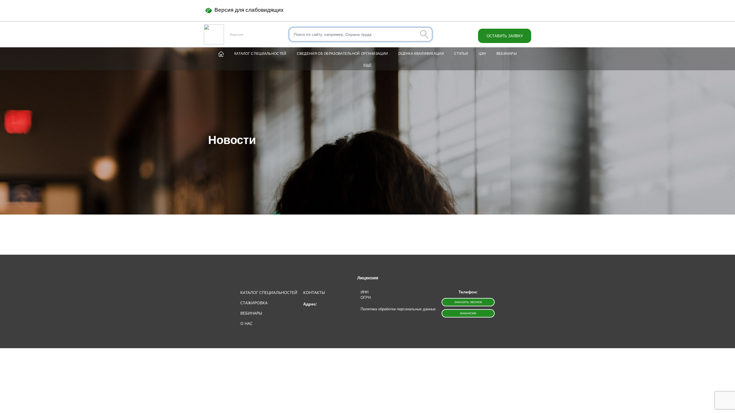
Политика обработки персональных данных (398, 309)
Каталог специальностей (260, 54)
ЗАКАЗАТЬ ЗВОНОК (468, 302)
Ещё (367, 65)
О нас (246, 323)
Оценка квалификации (421, 54)
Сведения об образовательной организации (342, 54)
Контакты (314, 292)
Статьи (461, 54)
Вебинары (506, 54)
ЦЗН (482, 54)
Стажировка (254, 302)
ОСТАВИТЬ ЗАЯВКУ (505, 36)
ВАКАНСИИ (468, 313)
